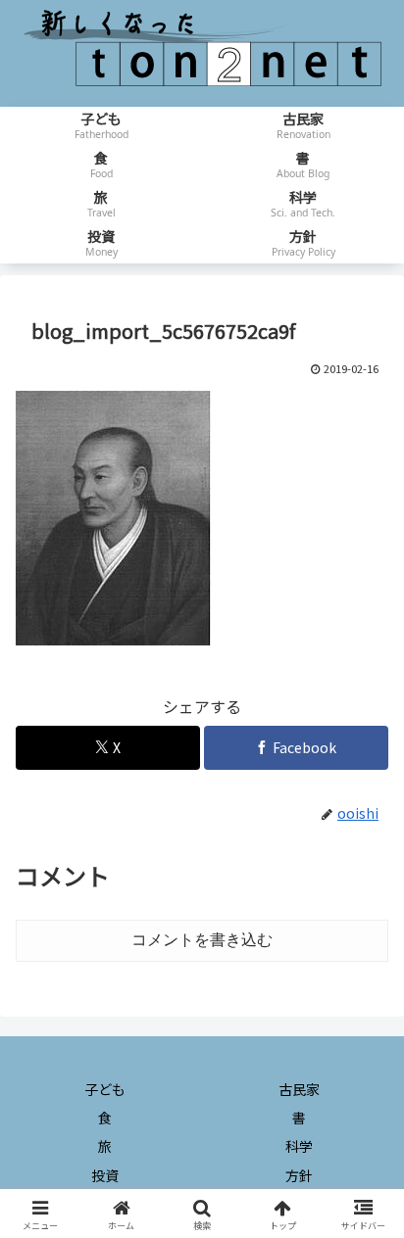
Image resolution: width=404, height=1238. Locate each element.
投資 (105, 1175)
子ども (105, 1089)
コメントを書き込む (202, 939)
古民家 (299, 1089)
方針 (299, 1175)
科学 (299, 1146)
